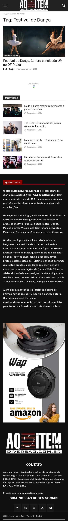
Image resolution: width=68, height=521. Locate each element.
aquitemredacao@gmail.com (27, 493)
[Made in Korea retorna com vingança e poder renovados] (12, 110)
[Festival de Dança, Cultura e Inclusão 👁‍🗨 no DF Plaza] (34, 41)
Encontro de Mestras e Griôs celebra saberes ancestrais (43, 159)
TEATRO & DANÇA (11, 55)
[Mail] (34, 508)
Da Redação (8, 69)
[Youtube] (50, 508)
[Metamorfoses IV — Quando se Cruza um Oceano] (12, 145)
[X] (42, 508)
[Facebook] (17, 508)
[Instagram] (25, 508)
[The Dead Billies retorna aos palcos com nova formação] (12, 127)
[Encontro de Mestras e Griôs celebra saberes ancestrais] (12, 162)
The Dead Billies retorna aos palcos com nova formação (42, 124)
